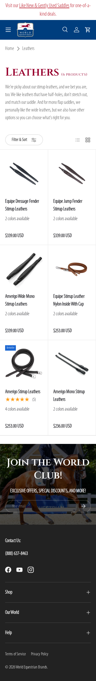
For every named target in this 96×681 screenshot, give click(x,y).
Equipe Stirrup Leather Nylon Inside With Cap (68, 300)
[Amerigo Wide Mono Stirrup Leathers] (24, 269)
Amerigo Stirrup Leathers (22, 391)
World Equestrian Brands (31, 667)
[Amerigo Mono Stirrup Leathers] (72, 364)
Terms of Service (15, 654)
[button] (87, 29)
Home (9, 48)
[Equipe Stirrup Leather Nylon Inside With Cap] (72, 269)
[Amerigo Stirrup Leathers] (24, 364)
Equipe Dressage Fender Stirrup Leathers (22, 205)
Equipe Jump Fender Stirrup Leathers (67, 205)
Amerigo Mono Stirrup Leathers (69, 395)
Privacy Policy (39, 654)
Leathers (28, 48)
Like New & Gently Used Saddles (44, 6)
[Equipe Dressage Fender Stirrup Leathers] (24, 173)
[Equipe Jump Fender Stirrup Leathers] (72, 173)
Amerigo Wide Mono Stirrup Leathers (20, 300)
